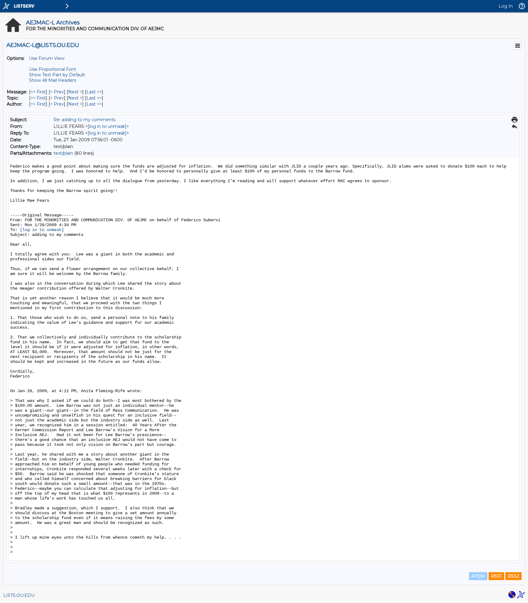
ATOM (478, 576)
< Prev (57, 92)
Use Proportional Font (52, 69)
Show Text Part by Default (57, 75)
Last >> (94, 92)
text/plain (63, 153)
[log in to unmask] (107, 126)
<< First (38, 92)
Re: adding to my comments (84, 119)
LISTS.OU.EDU (19, 595)
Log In (506, 6)
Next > (75, 92)
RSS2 (513, 576)
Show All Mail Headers (52, 80)
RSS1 (496, 576)
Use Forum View (46, 58)
